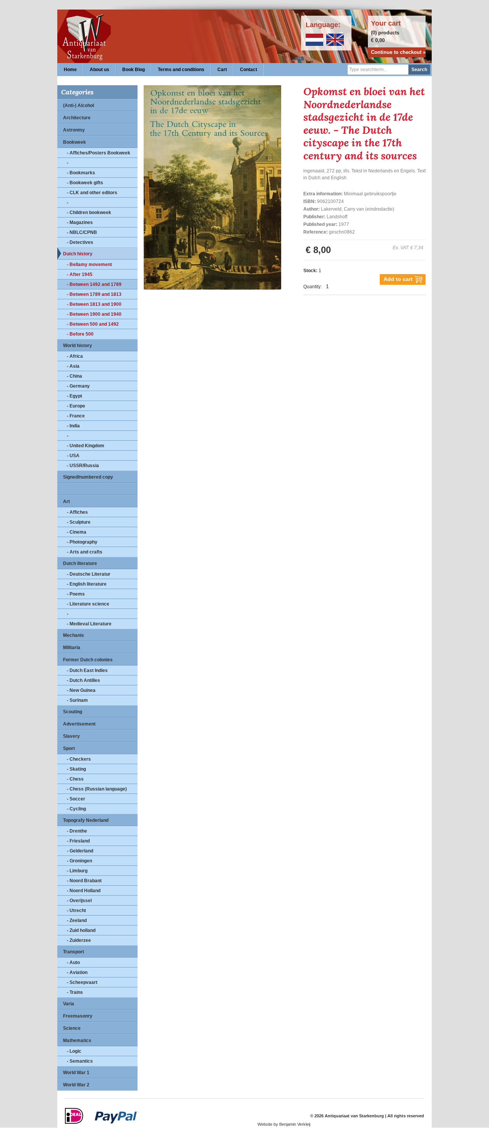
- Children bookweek (89, 212)
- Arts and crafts (84, 552)
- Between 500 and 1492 (93, 324)
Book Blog (133, 69)
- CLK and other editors (92, 192)
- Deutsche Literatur (88, 574)
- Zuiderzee (79, 940)
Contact (248, 69)
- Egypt (74, 396)
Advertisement (79, 724)
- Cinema (76, 532)
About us (99, 69)
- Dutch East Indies (87, 670)
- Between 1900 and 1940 (94, 314)
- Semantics (80, 1061)
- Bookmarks (81, 172)
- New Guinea (81, 690)
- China (74, 376)
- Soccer (76, 799)
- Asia (73, 366)
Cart (222, 69)
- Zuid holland (81, 930)
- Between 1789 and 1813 (94, 294)
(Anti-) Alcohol (78, 105)
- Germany (78, 386)
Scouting (72, 711)
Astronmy (74, 130)
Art (66, 501)
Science (72, 1028)
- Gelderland (80, 851)
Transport (73, 951)
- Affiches (77, 512)
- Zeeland (77, 920)
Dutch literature (80, 563)
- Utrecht (76, 910)
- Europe (76, 406)
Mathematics (77, 1040)
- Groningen (79, 861)
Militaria (71, 647)
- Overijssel (79, 900)
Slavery (71, 736)
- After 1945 (79, 274)
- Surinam (77, 700)
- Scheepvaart (82, 982)
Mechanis (73, 635)
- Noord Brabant (84, 880)
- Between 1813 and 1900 (94, 304)
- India (73, 426)
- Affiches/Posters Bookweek (98, 153)
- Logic (74, 1051)
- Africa (75, 356)
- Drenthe (77, 831)
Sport (69, 748)
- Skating (76, 769)
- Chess (75, 779)
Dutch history (77, 253)
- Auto (73, 962)
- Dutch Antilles (83, 680)
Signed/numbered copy (88, 477)
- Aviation (77, 972)
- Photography (82, 542)
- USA (73, 455)
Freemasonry (77, 1016)
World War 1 (76, 1072)
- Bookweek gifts (85, 182)
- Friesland (78, 841)
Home (70, 69)
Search (419, 69)
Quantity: (312, 286)
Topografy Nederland (85, 820)
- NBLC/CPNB (82, 232)
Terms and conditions (181, 69)
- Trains (75, 992)
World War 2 (76, 1085)
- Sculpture (79, 522)
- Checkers (79, 759)
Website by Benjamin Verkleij (283, 1124)
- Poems (76, 594)
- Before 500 (80, 334)
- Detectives (80, 242)
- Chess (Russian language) (97, 789)
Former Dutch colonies (88, 659)
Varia (68, 1003)
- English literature (87, 584)
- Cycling (76, 809)
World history (77, 345)
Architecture (77, 117)
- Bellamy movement (89, 264)
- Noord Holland (83, 890)
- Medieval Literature (89, 624)
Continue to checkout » (398, 52)
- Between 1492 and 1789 (94, 284)
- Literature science (88, 604)
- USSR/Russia (83, 465)
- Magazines (80, 222)
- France (76, 416)
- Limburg (77, 870)
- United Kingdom (85, 445)
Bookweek (74, 142)
